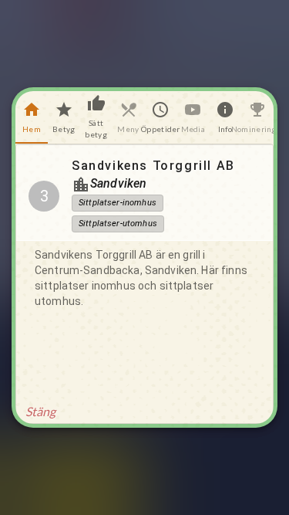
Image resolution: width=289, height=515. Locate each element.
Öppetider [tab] (161, 129)
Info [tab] (225, 129)
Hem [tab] (31, 129)
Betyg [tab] (63, 129)
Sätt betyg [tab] (95, 128)
